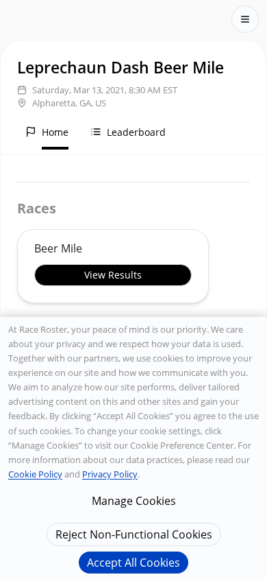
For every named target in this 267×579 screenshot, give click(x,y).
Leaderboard (136, 132)
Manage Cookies (134, 500)
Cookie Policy (35, 474)
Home (55, 132)
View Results (113, 274)
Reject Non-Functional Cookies (133, 534)
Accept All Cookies (133, 562)
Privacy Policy (110, 474)
